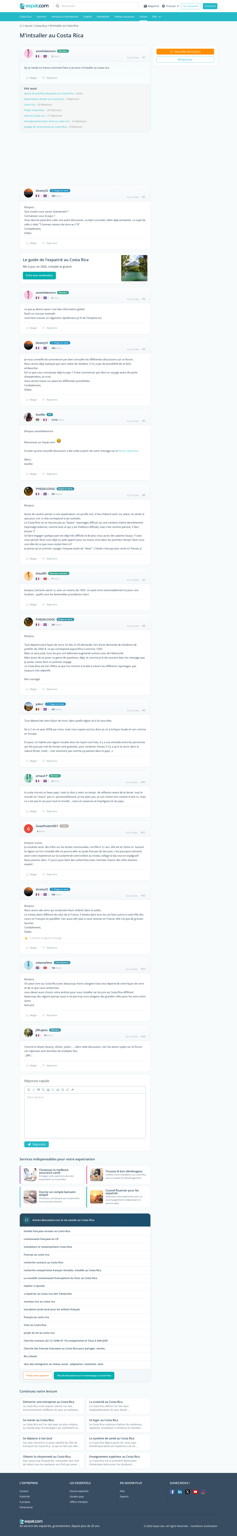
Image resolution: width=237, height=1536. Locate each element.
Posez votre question (38, 1375)
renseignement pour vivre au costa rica (47, 121)
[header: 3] (62, 1090)
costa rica (29, 104)
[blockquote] (38, 1090)
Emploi (88, 16)
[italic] (33, 1090)
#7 (143, 579)
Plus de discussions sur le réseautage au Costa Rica (84, 1375)
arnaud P (41, 775)
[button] (67, 1090)
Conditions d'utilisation (204, 1526)
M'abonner (185, 60)
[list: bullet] (57, 1090)
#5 (143, 420)
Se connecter (190, 6)
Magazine (153, 6)
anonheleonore (46, 51)
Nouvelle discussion (188, 52)
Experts (124, 1496)
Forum (143, 16)
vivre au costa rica (34, 115)
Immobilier (103, 16)
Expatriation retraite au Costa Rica (44, 99)
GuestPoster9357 (47, 826)
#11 (143, 832)
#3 (143, 298)
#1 (143, 57)
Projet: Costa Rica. (34, 110)
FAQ (122, 1491)
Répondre (52, 77)
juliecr (40, 704)
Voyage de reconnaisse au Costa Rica (45, 126)
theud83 (41, 573)
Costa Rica (26, 16)
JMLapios (42, 1030)
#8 (143, 625)
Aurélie (40, 414)
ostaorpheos (44, 962)
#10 (143, 782)
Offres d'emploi (79, 1502)
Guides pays (77, 1496)
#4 (143, 349)
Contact (24, 1491)
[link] (42, 1090)
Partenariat (26, 1507)
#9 (143, 710)
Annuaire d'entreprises (65, 16)
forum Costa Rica (128, 450)
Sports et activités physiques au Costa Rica (49, 93)
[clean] (72, 1090)
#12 (143, 895)
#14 (143, 1036)
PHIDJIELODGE (45, 488)
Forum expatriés (79, 1491)
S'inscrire (210, 6)
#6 (143, 495)
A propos (25, 1502)
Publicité (25, 1496)
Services (41, 16)
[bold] (28, 1090)
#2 (143, 196)
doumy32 (42, 190)
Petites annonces (124, 16)
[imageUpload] (47, 1090)
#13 (143, 968)
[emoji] (52, 1090)
